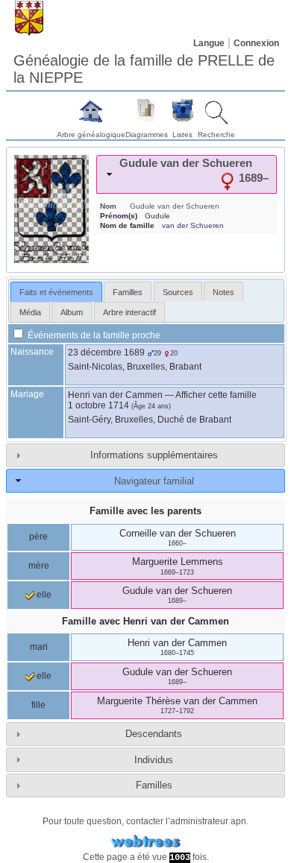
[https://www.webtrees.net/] (145, 842)
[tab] (186, 174)
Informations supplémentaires (154, 455)
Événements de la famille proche (92, 335)
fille (38, 705)
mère (38, 565)
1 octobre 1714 (98, 405)
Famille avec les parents (145, 510)
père (38, 536)
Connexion (256, 43)
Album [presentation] (71, 312)
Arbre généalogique (91, 134)
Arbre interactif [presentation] (129, 312)
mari (39, 647)
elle (42, 594)
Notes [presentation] (223, 292)
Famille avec (145, 621)
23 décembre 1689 (106, 352)
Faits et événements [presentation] (56, 292)
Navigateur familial (154, 481)
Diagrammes (146, 134)
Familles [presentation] (128, 292)
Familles (154, 785)
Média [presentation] (30, 312)
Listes (182, 134)
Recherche (216, 134)
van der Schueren (193, 225)
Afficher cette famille (216, 395)
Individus (153, 759)
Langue (209, 43)
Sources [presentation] (178, 292)
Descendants (153, 733)
